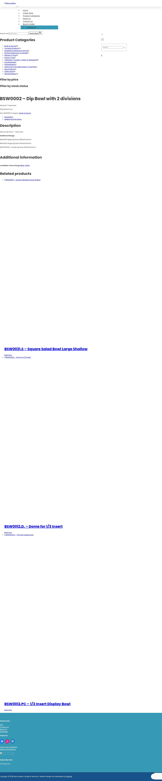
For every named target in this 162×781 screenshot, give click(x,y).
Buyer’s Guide (28, 24)
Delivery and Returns (8, 749)
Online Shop (28, 13)
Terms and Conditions (8, 747)
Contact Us (28, 21)
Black (22, 165)
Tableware (31, 27)
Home (25, 10)
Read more (8, 355)
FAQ (1, 725)
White (27, 165)
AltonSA (69, 776)
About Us (27, 18)
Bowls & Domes (25, 113)
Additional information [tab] (13, 119)
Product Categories (31, 16)
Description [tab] (8, 117)
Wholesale (4, 732)
